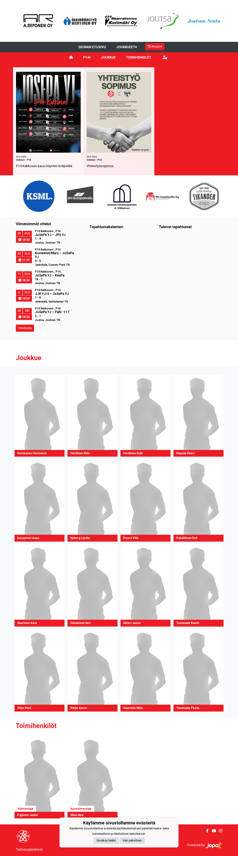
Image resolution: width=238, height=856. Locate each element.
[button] (39, 415)
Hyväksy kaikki (106, 840)
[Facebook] (206, 831)
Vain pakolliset (132, 840)
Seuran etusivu (92, 47)
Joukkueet (126, 47)
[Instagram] (219, 831)
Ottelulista (25, 328)
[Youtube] (212, 831)
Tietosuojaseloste (29, 849)
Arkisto (156, 46)
